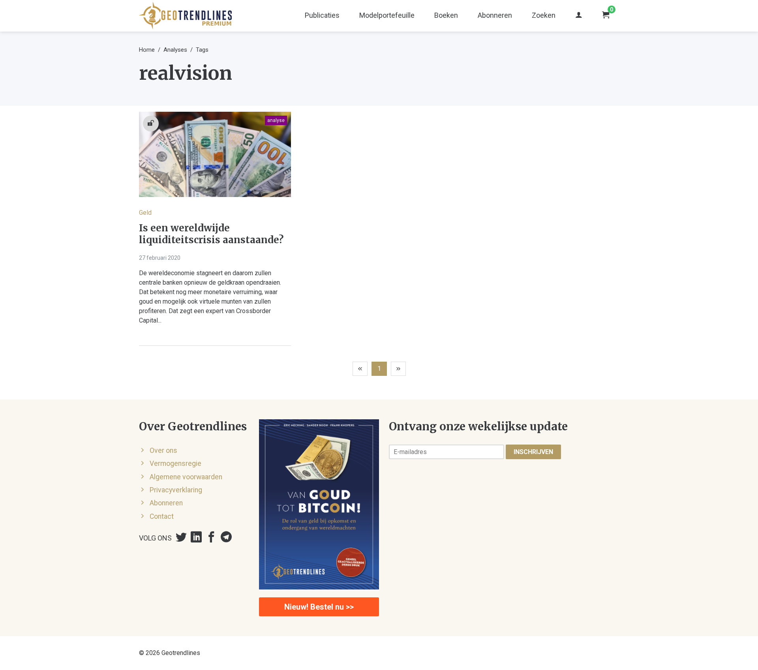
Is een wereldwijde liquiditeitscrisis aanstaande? (211, 234)
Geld (145, 212)
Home (147, 49)
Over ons (163, 450)
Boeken (446, 15)
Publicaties (322, 15)
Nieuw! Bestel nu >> (319, 607)
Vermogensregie (175, 463)
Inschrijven (533, 452)
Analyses (175, 49)
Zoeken (543, 15)
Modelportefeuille (387, 15)
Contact (162, 516)
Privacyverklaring (176, 490)
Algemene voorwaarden (186, 477)
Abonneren (495, 15)
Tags (202, 49)
